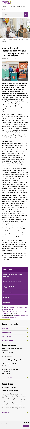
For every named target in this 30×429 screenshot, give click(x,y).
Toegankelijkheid (7, 336)
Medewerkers (21, 6)
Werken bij (12, 6)
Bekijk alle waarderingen (21, 315)
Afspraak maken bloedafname (12, 282)
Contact (4, 9)
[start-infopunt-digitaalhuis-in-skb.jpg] (15, 71)
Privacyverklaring (7, 332)
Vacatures (6, 297)
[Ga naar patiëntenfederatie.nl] (7, 311)
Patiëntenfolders (8, 292)
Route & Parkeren (7, 378)
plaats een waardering (9, 317)
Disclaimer (5, 328)
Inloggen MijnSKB (8, 287)
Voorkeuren (26, 422)
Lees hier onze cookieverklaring (7, 425)
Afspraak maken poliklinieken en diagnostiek (13, 276)
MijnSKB (4, 6)
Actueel (8, 39)
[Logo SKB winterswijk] (6, 2)
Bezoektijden (5, 412)
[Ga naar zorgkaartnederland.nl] (15, 309)
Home (3, 39)
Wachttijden (6, 302)
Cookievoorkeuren (7, 340)
